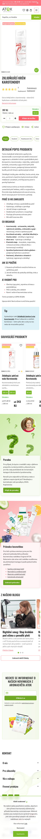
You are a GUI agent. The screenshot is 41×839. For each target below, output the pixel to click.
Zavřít (11, 129)
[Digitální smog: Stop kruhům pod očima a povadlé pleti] (18, 614)
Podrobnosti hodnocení (32, 89)
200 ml (5, 392)
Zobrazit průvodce (12, 582)
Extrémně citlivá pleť (15, 577)
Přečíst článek (8, 650)
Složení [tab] (14, 139)
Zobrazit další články (20, 658)
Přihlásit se (20, 698)
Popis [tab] (5, 139)
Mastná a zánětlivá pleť (16, 574)
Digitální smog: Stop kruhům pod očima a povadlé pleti (18, 633)
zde (25, 823)
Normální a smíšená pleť (17, 571)
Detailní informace (9, 103)
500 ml (12, 392)
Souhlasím (20, 834)
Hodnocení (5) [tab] (26, 139)
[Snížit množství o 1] (4, 118)
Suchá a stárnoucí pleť (16, 569)
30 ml (29, 392)
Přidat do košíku (28, 118)
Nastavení (20, 828)
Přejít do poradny (12, 490)
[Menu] (36, 10)
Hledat (36, 17)
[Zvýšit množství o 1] (15, 118)
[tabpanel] (18, 626)
